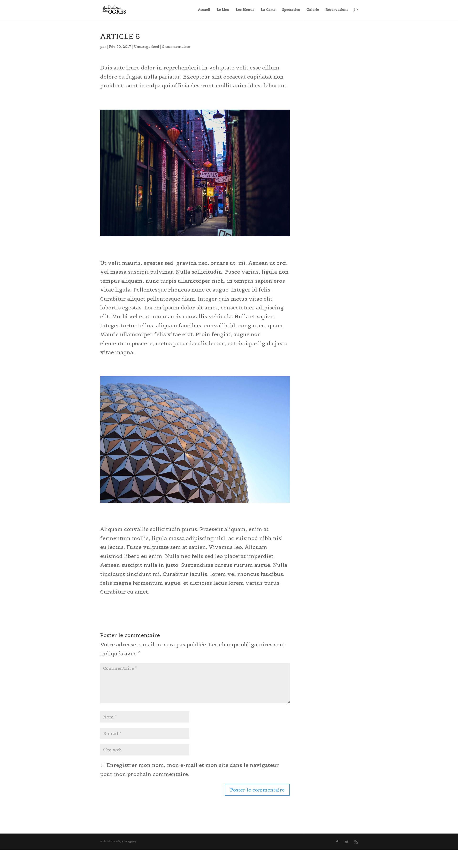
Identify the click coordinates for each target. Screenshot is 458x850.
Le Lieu (223, 10)
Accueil (204, 10)
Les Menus (245, 10)
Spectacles (291, 10)
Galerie (313, 10)
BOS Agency (129, 841)
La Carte (268, 10)
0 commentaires (176, 46)
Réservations (337, 10)
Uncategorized (146, 46)
